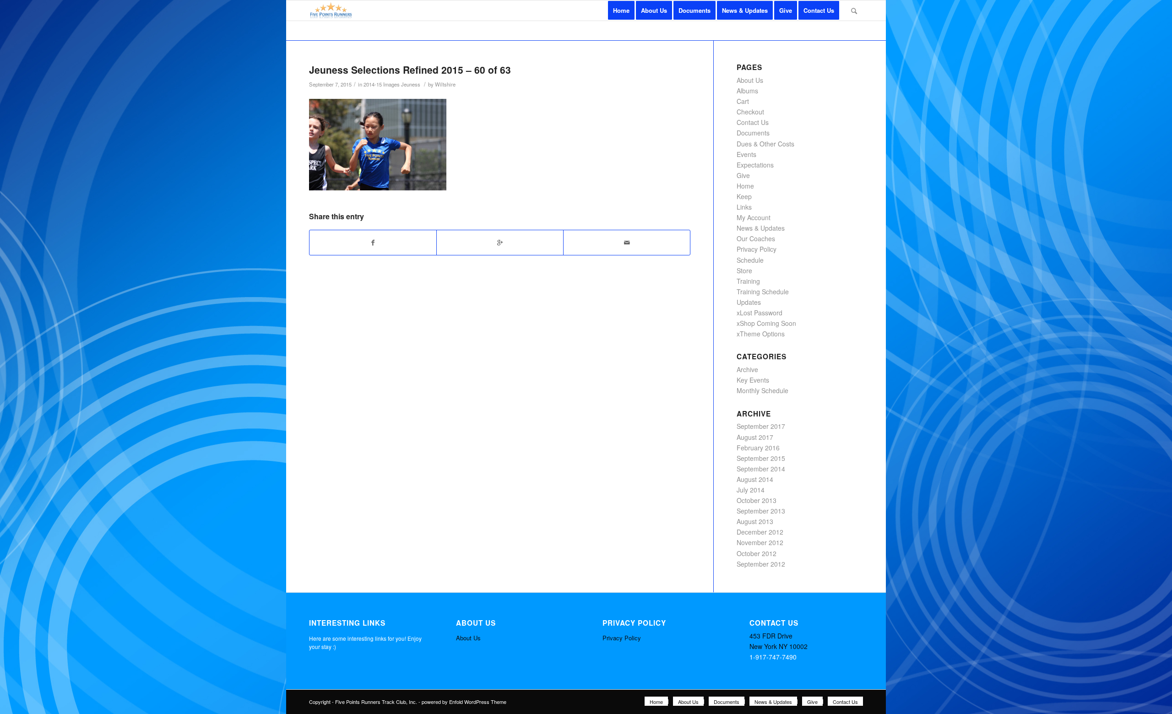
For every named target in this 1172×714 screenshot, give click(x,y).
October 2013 (756, 500)
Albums (747, 90)
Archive (747, 369)
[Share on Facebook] (372, 242)
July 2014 (751, 489)
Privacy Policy (756, 249)
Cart (743, 101)
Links (744, 206)
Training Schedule (763, 291)
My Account (753, 217)
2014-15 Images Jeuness (392, 84)
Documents (753, 132)
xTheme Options (761, 333)
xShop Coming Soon (766, 323)
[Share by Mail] (627, 242)
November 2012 (760, 542)
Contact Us (753, 122)
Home (745, 185)
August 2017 (755, 437)
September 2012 (761, 563)
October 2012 (756, 553)
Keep (744, 196)
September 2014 (761, 468)
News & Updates (761, 228)
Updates (749, 302)
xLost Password (759, 312)
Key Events (753, 379)
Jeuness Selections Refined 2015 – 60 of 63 (410, 69)
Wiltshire (445, 84)
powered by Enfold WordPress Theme (464, 701)
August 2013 (755, 521)
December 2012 (760, 531)
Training (748, 281)
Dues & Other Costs (765, 143)
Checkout (750, 111)
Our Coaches (756, 238)
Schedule (750, 260)
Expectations (755, 164)
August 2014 (755, 479)
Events (746, 154)
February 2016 (758, 447)
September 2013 (761, 510)
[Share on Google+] (500, 242)
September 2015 (761, 458)
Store (744, 270)
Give (743, 175)
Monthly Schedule (762, 390)
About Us (750, 80)
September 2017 (761, 426)
